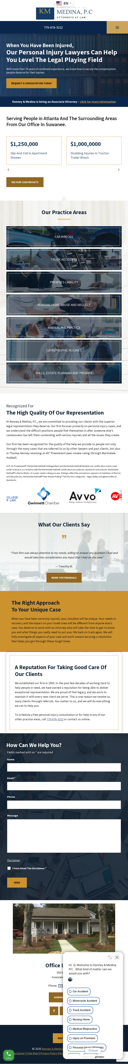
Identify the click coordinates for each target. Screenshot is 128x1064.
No (58, 538)
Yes (69, 538)
